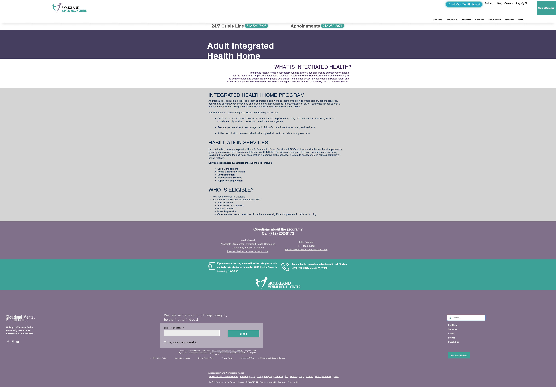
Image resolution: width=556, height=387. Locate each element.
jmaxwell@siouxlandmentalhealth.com (247, 251)
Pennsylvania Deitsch (226, 382)
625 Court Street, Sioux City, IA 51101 (227, 351)
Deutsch (279, 376)
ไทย (290, 382)
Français (268, 376)
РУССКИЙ (252, 382)
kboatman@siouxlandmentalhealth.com (306, 249)
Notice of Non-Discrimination (223, 376)
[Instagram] (13, 342)
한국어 (309, 376)
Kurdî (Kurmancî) (323, 376)
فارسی (242, 382)
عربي (252, 376)
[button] (522, 3)
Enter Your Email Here (174, 327)
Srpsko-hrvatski (268, 382)
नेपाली (211, 382)
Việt (296, 382)
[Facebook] (8, 342)
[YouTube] (18, 342)
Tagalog (282, 382)
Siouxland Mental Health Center (20, 318)
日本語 (293, 376)
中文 (259, 376)
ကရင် (301, 376)
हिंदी (286, 376)
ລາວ (336, 376)
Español (244, 376)
